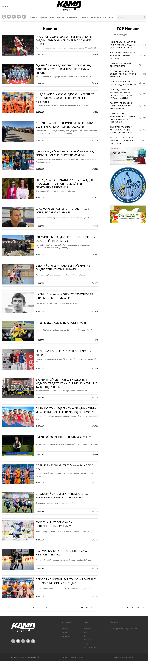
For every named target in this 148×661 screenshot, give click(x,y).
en (8, 6)
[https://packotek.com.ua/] (128, 156)
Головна (33, 17)
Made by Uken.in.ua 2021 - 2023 (74, 657)
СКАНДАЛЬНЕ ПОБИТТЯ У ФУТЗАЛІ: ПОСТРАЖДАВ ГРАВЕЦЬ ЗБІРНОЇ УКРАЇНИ (121, 130)
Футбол (43, 17)
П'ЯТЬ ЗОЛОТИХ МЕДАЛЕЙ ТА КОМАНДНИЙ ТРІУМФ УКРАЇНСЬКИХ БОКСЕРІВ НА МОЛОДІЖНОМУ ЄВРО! (66, 410)
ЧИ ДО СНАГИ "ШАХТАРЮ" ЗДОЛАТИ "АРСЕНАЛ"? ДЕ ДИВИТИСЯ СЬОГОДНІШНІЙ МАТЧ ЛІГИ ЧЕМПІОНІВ (65, 97)
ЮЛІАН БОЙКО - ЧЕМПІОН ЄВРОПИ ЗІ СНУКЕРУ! (63, 437)
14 (67, 608)
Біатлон (60, 17)
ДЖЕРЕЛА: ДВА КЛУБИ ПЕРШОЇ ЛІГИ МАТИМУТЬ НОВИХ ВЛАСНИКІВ (123, 55)
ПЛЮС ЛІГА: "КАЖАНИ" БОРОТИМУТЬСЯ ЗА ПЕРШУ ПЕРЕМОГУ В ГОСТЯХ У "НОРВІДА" (66, 581)
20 (97, 608)
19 (92, 608)
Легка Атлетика (98, 17)
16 (77, 608)
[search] (143, 17)
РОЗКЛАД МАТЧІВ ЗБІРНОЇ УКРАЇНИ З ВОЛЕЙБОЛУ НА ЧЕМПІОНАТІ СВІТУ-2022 (121, 106)
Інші (111, 17)
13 (61, 608)
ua (3, 6)
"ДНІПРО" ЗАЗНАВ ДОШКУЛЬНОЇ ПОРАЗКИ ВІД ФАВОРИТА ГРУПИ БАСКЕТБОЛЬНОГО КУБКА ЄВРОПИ (63, 69)
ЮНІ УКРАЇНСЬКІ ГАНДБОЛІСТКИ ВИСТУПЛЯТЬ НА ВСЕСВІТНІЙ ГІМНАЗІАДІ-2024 (65, 239)
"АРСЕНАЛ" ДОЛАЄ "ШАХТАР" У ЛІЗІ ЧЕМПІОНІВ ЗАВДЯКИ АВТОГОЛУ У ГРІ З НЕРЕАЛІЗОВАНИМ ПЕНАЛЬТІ (64, 40)
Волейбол (72, 17)
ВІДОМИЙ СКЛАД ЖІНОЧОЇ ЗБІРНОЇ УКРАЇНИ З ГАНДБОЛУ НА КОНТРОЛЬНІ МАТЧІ (63, 267)
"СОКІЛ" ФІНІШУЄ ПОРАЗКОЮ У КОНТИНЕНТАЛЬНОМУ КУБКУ (54, 524)
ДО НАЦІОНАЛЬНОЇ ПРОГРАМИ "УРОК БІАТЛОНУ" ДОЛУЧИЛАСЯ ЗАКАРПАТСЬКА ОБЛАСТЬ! (64, 124)
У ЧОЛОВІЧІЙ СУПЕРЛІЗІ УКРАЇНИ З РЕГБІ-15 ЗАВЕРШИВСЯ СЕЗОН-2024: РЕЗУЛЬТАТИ (62, 495)
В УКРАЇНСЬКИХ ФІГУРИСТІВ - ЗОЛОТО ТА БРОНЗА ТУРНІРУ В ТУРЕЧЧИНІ (123, 74)
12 (56, 608)
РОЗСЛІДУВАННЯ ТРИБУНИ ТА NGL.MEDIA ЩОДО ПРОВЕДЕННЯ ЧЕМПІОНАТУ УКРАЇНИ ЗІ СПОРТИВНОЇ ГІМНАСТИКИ (64, 183)
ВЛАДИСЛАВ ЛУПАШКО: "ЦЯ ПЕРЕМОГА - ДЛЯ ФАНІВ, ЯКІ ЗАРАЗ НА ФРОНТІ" (63, 210)
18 (87, 608)
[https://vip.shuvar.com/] (128, 214)
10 (46, 608)
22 (107, 608)
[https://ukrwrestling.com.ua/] (128, 185)
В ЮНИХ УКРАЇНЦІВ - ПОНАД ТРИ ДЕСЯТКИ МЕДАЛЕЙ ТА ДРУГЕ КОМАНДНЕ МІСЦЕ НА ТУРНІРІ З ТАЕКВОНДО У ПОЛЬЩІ (66, 383)
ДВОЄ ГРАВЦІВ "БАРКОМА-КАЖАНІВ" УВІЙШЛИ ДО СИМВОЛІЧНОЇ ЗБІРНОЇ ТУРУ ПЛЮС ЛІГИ (66, 153)
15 (72, 608)
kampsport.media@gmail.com (125, 629)
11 (51, 608)
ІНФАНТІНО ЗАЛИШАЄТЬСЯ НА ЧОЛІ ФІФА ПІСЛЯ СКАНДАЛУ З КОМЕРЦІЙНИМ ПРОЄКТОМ (123, 45)
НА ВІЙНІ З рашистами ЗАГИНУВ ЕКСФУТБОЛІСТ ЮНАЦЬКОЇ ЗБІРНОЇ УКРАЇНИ (64, 296)
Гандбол (84, 17)
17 (82, 608)
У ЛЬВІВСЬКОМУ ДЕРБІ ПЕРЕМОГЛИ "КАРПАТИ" (64, 322)
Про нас (64, 632)
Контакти (65, 636)
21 (102, 608)
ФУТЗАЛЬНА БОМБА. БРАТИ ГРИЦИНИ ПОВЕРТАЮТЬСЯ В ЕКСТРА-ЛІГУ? (122, 140)
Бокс (52, 17)
